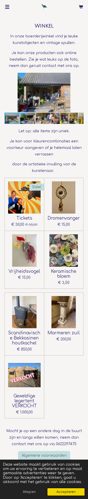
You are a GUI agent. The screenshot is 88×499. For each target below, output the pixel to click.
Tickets (24, 218)
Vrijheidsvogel (24, 271)
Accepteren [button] (66, 492)
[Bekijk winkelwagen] (81, 6)
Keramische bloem (63, 274)
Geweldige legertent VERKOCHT (24, 401)
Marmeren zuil (64, 332)
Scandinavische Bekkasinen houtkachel (24, 337)
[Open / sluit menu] (7, 6)
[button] (79, 76)
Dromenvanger (64, 218)
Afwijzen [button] (29, 492)
